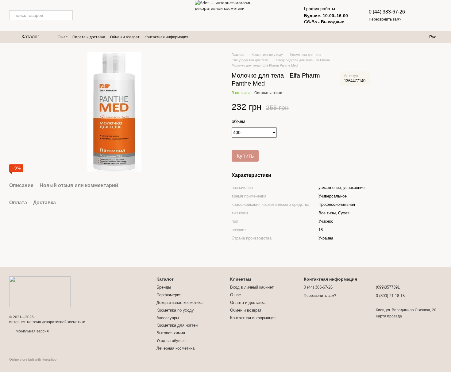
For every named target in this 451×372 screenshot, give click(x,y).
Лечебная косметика (175, 348)
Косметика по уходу (175, 310)
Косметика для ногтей (177, 325)
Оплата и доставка (88, 37)
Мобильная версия (32, 331)
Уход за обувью (171, 340)
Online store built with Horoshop (32, 359)
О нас (62, 37)
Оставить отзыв (268, 93)
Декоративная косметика (179, 302)
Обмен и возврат (125, 37)
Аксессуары (167, 318)
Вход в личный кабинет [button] (252, 287)
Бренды (163, 287)
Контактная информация (166, 37)
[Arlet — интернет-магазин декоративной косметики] (40, 291)
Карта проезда (389, 316)
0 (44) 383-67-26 (387, 11)
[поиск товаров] (68, 15)
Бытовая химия (170, 333)
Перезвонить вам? (385, 19)
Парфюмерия (168, 295)
